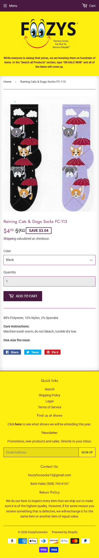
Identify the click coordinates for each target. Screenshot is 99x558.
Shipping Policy (49, 395)
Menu (13, 6)
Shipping (9, 238)
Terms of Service (49, 407)
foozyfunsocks (38, 532)
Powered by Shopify (65, 532)
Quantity (9, 272)
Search (50, 389)
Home (7, 81)
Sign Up (87, 452)
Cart (92, 6)
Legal (49, 401)
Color (7, 251)
